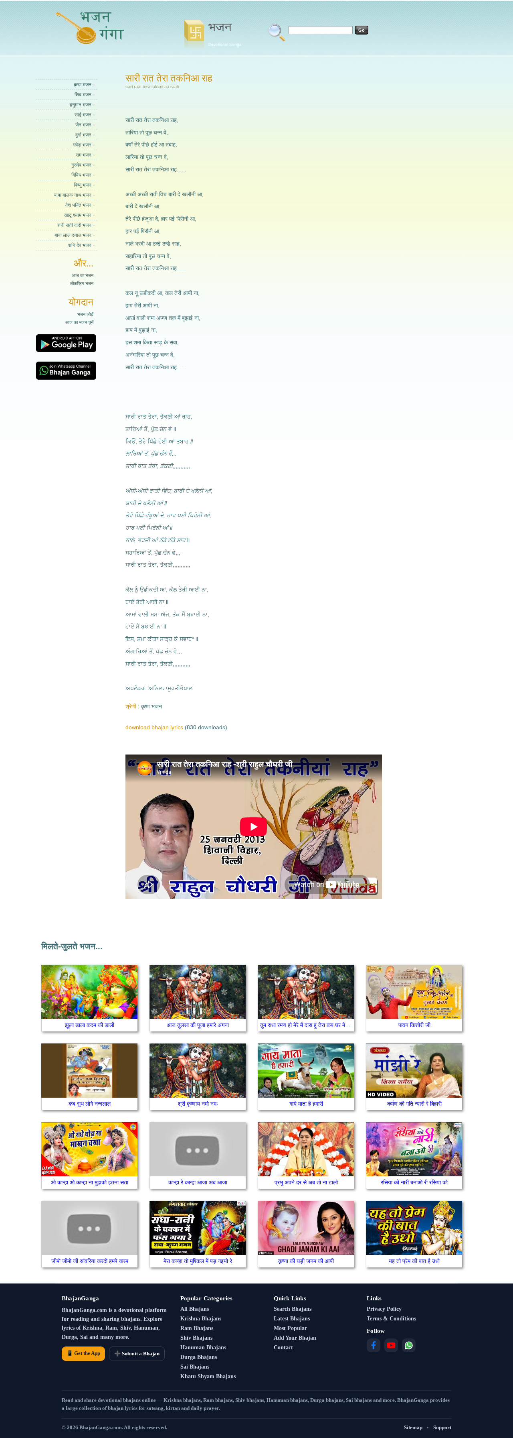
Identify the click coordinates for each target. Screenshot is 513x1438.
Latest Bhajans (292, 1319)
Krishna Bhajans (200, 1319)
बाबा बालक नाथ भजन (72, 195)
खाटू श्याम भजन (77, 215)
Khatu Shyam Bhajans (208, 1376)
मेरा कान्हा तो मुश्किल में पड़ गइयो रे (198, 1261)
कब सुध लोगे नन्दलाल (90, 1103)
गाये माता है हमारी (306, 1103)
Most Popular (290, 1328)
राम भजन (83, 155)
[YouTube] (391, 1345)
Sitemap (413, 1427)
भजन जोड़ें (85, 314)
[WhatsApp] (409, 1345)
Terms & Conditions (391, 1319)
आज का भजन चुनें (79, 322)
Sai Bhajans (194, 1367)
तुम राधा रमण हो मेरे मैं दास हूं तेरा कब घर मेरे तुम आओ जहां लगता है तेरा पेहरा (336, 1025)
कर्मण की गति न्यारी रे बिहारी (414, 1103)
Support (442, 1427)
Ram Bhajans (196, 1328)
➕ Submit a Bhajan (137, 1354)
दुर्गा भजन (83, 135)
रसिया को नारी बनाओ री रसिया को (414, 1182)
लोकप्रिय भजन (81, 283)
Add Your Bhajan (295, 1338)
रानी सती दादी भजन (74, 225)
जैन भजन (83, 125)
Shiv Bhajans (196, 1338)
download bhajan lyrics (154, 727)
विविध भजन (81, 175)
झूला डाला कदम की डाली (89, 1025)
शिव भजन (83, 95)
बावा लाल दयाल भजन (73, 235)
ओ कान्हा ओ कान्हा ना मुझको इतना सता (89, 1182)
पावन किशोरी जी (414, 1025)
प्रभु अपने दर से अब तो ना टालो (306, 1182)
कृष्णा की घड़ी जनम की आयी (306, 1261)
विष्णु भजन (82, 185)
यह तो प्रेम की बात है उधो (414, 1261)
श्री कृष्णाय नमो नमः (198, 1103)
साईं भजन (83, 115)
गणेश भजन (82, 145)
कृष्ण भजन (82, 84)
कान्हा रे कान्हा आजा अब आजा (197, 1182)
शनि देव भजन (79, 245)
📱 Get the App (83, 1353)
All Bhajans (194, 1309)
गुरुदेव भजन (81, 165)
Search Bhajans (292, 1309)
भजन (224, 33)
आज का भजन (82, 275)
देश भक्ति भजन (78, 205)
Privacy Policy (384, 1309)
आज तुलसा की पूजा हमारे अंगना (198, 1025)
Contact (283, 1347)
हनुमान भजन (80, 105)
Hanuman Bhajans (203, 1347)
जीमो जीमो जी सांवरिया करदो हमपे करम (89, 1261)
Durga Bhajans (198, 1357)
